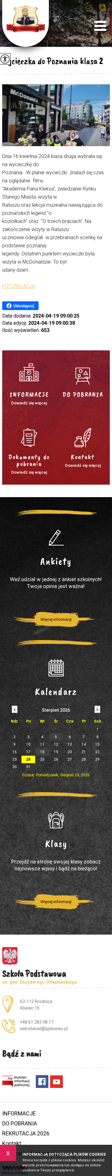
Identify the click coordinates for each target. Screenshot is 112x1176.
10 (28, 744)
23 (14, 759)
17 (28, 752)
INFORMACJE (19, 1113)
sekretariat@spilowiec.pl (91, 11)
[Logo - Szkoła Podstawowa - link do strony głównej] (25, 23)
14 (84, 744)
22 (97, 752)
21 (84, 752)
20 (70, 752)
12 (56, 744)
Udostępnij (23, 306)
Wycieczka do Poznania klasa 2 (52, 61)
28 (84, 759)
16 (14, 752)
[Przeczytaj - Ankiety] (56, 537)
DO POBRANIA (19, 1123)
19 (56, 752)
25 (42, 759)
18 (42, 752)
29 (97, 759)
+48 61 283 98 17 (103, 11)
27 (70, 759)
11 (42, 744)
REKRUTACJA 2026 (25, 1133)
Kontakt (11, 1143)
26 (56, 759)
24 (28, 759)
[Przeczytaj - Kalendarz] (56, 668)
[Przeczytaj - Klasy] (56, 820)
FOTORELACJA (18, 286)
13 (70, 744)
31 (28, 767)
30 (14, 767)
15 (97, 744)
